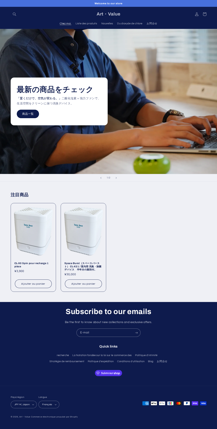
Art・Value (24, 417)
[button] (14, 14)
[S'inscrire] (136, 333)
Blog (151, 361)
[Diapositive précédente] (101, 178)
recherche (63, 355)
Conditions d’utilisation (130, 361)
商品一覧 (28, 114)
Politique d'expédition (101, 361)
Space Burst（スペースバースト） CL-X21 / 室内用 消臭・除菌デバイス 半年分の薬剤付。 (83, 266)
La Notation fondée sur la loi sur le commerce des (102, 355)
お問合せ (162, 361)
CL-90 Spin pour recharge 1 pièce (31, 265)
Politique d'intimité (146, 355)
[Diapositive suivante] (116, 178)
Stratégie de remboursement (67, 361)
